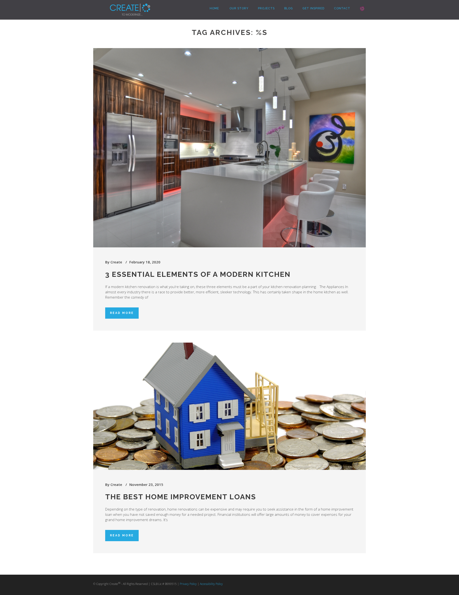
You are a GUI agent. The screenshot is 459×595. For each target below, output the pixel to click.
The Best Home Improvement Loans (180, 497)
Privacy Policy (188, 584)
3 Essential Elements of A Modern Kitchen (197, 274)
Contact (342, 8)
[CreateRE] (123, 6)
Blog (288, 8)
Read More (122, 313)
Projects (266, 8)
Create (116, 262)
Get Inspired (313, 8)
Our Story (238, 8)
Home (214, 8)
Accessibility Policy (211, 584)
